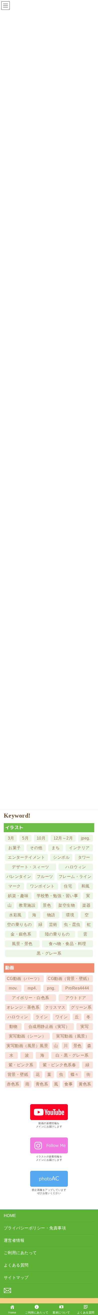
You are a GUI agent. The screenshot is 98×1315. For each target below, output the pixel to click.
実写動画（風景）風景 (27, 1046)
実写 (84, 1026)
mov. (13, 988)
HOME (10, 1215)
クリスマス (55, 1007)
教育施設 (27, 905)
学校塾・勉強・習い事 (57, 896)
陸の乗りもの (57, 934)
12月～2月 (63, 838)
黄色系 (85, 1084)
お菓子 (14, 848)
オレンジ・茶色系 (23, 1007)
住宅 (68, 886)
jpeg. (85, 838)
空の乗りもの (19, 924)
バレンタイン (19, 876)
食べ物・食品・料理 (67, 944)
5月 (25, 838)
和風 (85, 886)
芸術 (53, 924)
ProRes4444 (77, 988)
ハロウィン (75, 867)
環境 (70, 915)
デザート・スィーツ (30, 867)
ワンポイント (42, 886)
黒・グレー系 (49, 953)
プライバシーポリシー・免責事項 (35, 1228)
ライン (41, 1017)
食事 (68, 1084)
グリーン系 (81, 1007)
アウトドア (75, 998)
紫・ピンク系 (21, 1065)
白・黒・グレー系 (72, 1055)
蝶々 (75, 1074)
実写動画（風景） (72, 1036)
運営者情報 (14, 1240)
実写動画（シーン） (27, 1036)
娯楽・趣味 (18, 896)
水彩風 (15, 915)
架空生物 (66, 905)
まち (56, 848)
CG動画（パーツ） (24, 978)
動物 (13, 1026)
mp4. (32, 988)
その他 (36, 848)
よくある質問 (16, 1265)
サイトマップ (16, 1277)
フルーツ (45, 876)
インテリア (79, 848)
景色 (47, 905)
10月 (41, 838)
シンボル (61, 857)
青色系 (42, 1084)
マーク (14, 886)
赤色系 (13, 1084)
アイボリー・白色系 (30, 998)
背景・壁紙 (18, 1074)
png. (51, 988)
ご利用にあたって (20, 1253)
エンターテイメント (26, 857)
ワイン (61, 1017)
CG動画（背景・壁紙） (69, 978)
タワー (84, 857)
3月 (11, 838)
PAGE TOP (90, 1295)
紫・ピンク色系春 (59, 1065)
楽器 (86, 905)
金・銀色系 (21, 934)
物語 (51, 915)
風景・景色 (22, 944)
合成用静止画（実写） (49, 1026)
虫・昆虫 (72, 924)
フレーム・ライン (75, 876)
